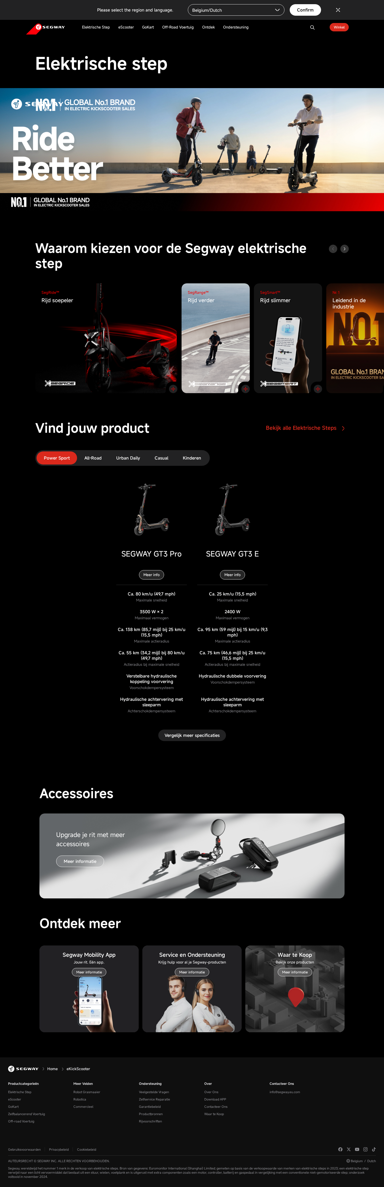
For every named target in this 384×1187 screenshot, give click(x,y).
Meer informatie (80, 861)
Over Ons (211, 1092)
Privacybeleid (59, 1149)
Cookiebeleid (86, 1149)
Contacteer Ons (216, 1106)
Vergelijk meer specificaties (192, 735)
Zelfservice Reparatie (154, 1099)
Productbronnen (151, 1114)
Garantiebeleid (150, 1106)
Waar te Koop (214, 1114)
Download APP (215, 1099)
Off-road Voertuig (21, 1121)
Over (208, 1083)
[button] (344, 249)
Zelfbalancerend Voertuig (26, 1114)
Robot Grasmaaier (86, 1092)
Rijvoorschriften (150, 1121)
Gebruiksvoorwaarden (24, 1149)
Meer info (151, 574)
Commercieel (83, 1106)
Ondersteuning (150, 1083)
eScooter (14, 1099)
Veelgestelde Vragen (154, 1092)
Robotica (79, 1099)
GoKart (13, 1106)
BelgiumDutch (363, 1161)
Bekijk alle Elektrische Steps (302, 427)
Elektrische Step (19, 1092)
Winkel (339, 27)
